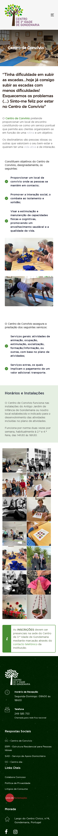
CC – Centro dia (13, 762)
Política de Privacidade (17, 783)
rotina (30, 132)
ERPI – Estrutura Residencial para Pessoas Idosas (28, 748)
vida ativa (30, 146)
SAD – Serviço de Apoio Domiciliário (25, 756)
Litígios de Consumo (16, 789)
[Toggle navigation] (45, 15)
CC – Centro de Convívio (18, 740)
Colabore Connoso (15, 777)
